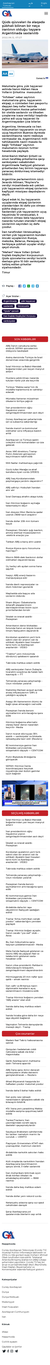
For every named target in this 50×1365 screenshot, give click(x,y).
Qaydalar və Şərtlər (12, 1347)
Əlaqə (5, 1332)
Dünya (5, 1292)
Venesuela (23, 306)
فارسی (31, 4)
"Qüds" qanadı (11, 311)
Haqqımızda (8, 1337)
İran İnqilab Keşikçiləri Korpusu (19, 316)
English (44, 4)
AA (5, 73)
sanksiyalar (9, 321)
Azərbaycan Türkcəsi (8, 4)
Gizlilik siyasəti (9, 1342)
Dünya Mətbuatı (10, 1297)
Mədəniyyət (8, 1302)
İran (4, 1317)
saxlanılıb (8, 306)
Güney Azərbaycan (12, 1287)
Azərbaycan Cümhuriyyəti (15, 1312)
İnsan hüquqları (10, 1307)
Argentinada (10, 301)
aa (11, 73)
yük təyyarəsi (28, 301)
